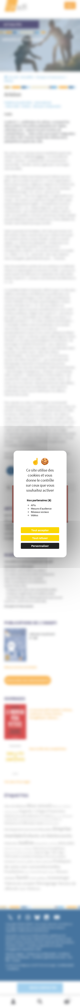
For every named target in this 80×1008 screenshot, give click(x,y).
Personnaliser (40, 546)
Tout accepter (40, 530)
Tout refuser (40, 538)
